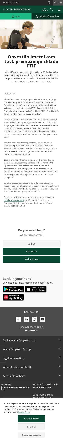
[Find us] (50, 2)
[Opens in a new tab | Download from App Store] (36, 289)
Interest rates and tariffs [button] (17, 367)
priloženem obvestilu (14, 200)
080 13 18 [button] (31, 251)
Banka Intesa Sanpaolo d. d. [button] (19, 340)
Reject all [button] (31, 426)
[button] (60, 401)
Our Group (44, 9)
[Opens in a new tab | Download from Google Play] (13, 289)
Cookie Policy (24, 412)
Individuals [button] (9, 2)
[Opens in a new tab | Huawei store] (13, 297)
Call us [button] (31, 243)
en (60, 2)
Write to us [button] (31, 259)
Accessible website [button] (14, 376)
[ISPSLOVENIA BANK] (17, 9)
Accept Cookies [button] (31, 418)
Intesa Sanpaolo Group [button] (17, 349)
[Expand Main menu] (59, 9)
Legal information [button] (13, 358)
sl (55, 2)
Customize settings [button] (31, 435)
